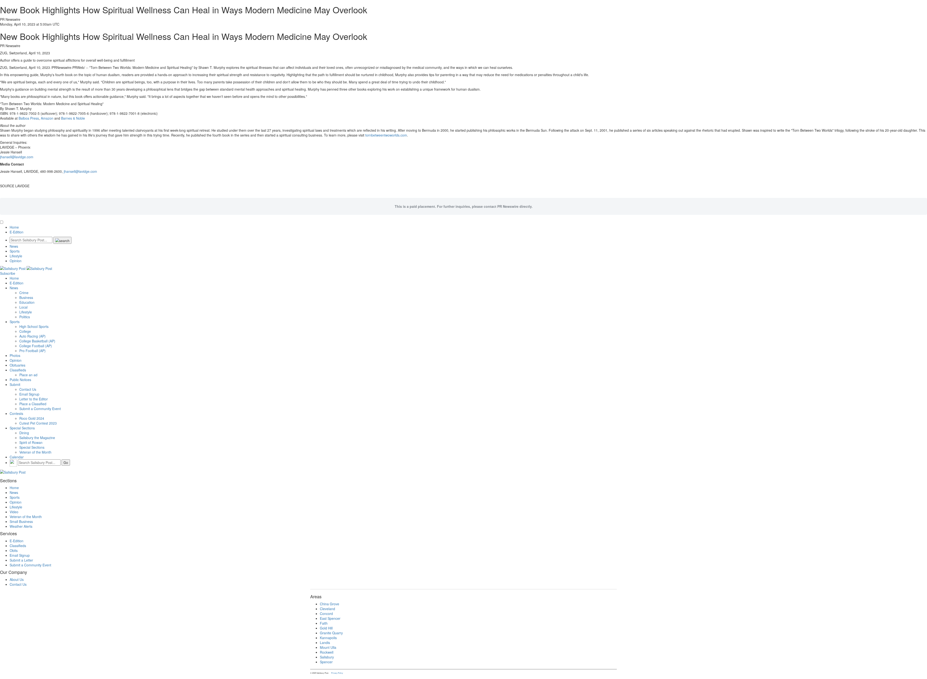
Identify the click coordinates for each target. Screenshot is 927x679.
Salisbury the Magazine (37, 437)
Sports (15, 251)
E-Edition (16, 232)
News (14, 246)
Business (26, 297)
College (25, 331)
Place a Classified (32, 403)
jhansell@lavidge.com (16, 156)
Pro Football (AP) (32, 350)
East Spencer (330, 618)
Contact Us (27, 389)
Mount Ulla (328, 647)
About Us (17, 579)
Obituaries (17, 365)
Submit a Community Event (40, 408)
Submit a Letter (21, 560)
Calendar (17, 457)
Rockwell (326, 652)
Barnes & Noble (73, 118)
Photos (15, 355)
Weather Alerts (21, 526)
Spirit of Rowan (30, 442)
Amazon (47, 118)
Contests (16, 413)
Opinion (15, 260)
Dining (24, 432)
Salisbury (327, 657)
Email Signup (29, 394)
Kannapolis (328, 637)
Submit (15, 384)
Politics (24, 316)
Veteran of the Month (35, 452)
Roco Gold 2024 (31, 418)
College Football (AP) (35, 345)
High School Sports (34, 326)
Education (27, 302)
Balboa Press (29, 118)
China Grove (329, 603)
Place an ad (28, 374)
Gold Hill (326, 628)
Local (23, 307)
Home (14, 227)
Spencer (326, 661)
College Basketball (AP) (37, 341)
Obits (14, 550)
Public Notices (20, 379)
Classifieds (18, 370)
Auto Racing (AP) (32, 336)
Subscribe (7, 273)
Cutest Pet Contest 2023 (38, 423)
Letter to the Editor (33, 399)
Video (14, 511)
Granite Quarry (331, 632)
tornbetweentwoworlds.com (386, 135)
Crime (23, 292)
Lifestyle (16, 255)
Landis (325, 642)
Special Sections (22, 428)
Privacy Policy (337, 673)
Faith (324, 623)
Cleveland (327, 608)
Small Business (21, 521)
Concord (326, 613)
